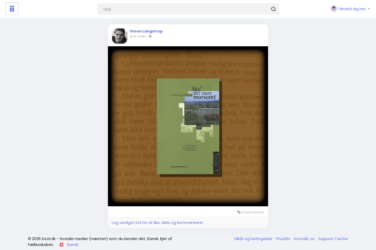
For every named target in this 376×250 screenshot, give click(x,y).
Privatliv (283, 238)
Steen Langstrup (146, 31)
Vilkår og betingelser (253, 238)
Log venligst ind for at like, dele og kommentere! (157, 222)
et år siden (138, 36)
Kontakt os (305, 238)
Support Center (333, 238)
